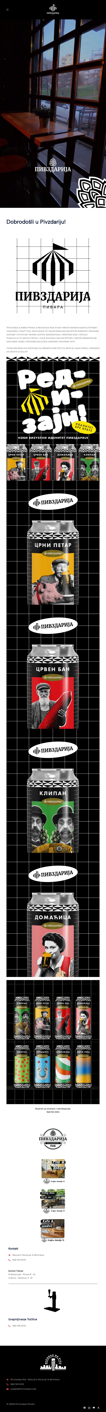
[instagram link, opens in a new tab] (89, 1407)
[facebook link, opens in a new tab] (85, 1407)
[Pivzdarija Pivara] (53, 9)
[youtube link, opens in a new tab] (94, 1407)
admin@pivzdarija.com (23, 1389)
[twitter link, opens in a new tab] (98, 1407)
